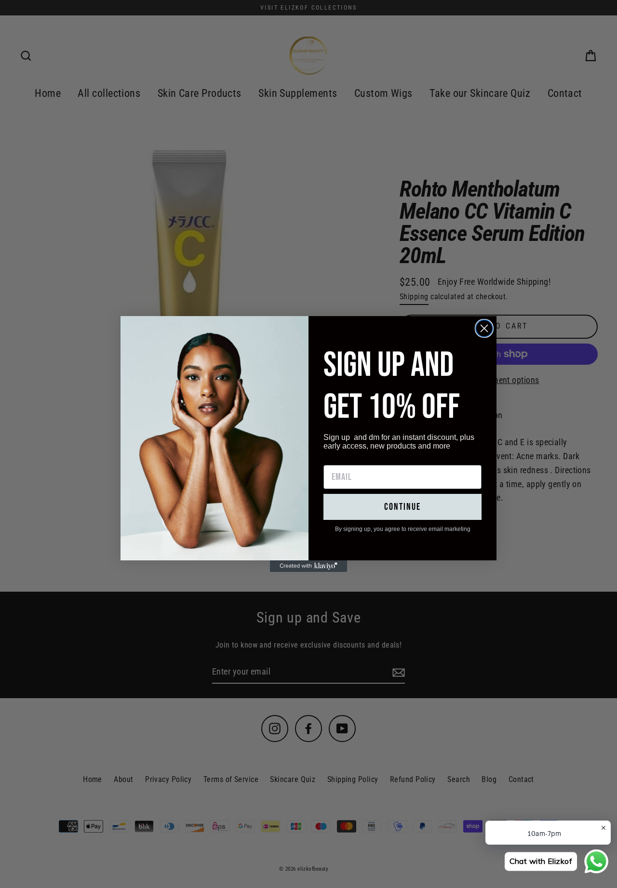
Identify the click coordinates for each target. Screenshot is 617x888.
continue (402, 507)
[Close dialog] (484, 328)
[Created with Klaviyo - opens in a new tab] (308, 566)
